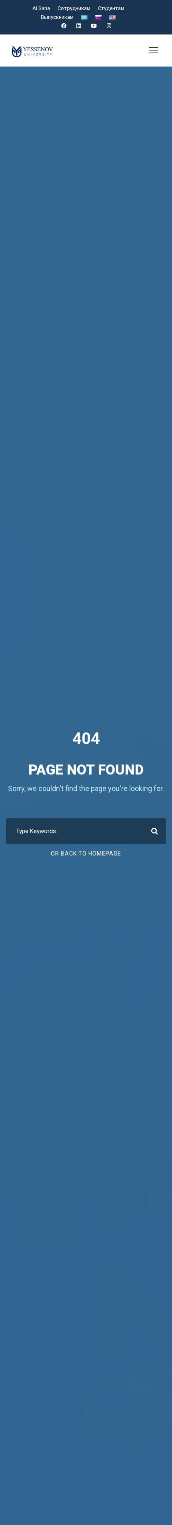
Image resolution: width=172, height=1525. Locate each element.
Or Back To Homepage (86, 853)
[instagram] (109, 26)
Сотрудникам (74, 8)
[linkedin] (78, 26)
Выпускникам (57, 17)
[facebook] (63, 26)
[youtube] (94, 26)
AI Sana (41, 8)
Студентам (111, 8)
